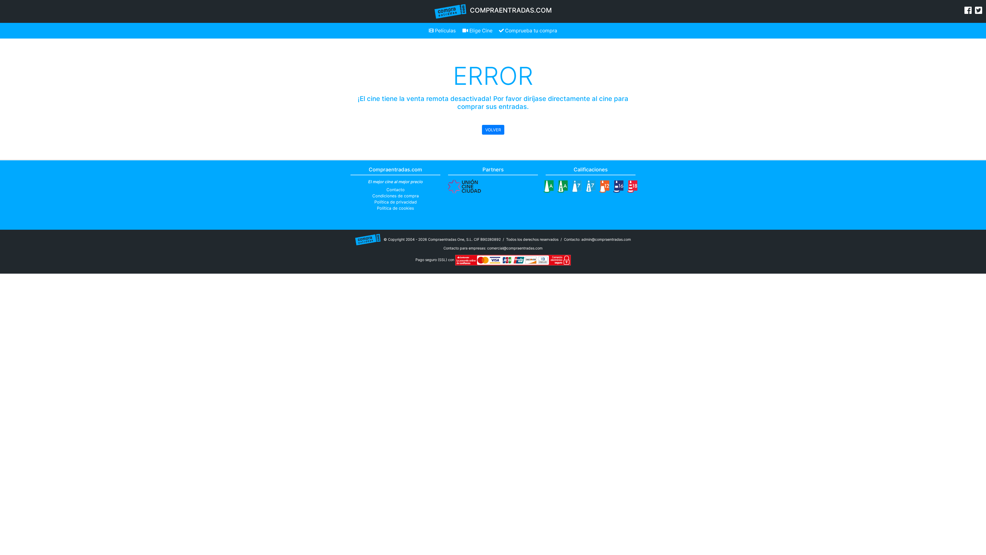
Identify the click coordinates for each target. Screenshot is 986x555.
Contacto (395, 189)
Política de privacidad (395, 202)
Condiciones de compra (395, 195)
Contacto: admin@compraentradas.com (597, 239)
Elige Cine (480, 30)
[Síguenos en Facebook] (968, 11)
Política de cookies (395, 208)
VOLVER (493, 129)
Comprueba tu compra (530, 30)
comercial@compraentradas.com (515, 248)
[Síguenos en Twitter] (978, 11)
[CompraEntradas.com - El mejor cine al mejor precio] (450, 11)
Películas (445, 30)
